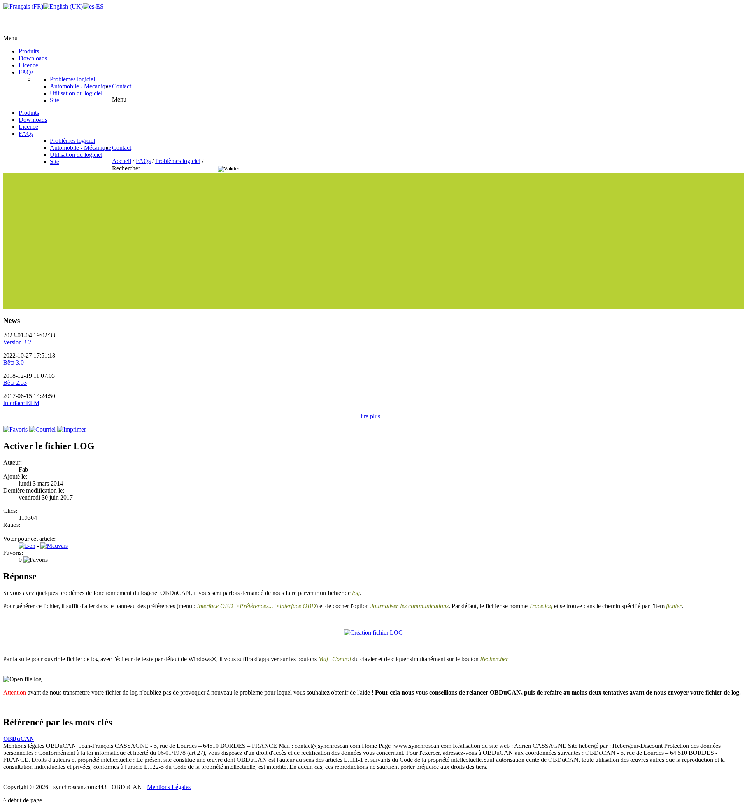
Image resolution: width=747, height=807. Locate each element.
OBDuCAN (18, 738)
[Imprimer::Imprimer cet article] (71, 429)
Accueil (121, 161)
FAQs (143, 161)
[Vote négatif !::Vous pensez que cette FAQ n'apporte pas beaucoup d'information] (54, 545)
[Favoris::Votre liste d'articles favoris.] (15, 429)
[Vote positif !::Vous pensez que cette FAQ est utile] (27, 545)
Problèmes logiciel (177, 161)
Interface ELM (21, 403)
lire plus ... (373, 416)
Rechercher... (129, 168)
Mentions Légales (169, 787)
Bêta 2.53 (15, 382)
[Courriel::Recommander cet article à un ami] (42, 429)
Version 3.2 (17, 342)
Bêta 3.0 (13, 362)
